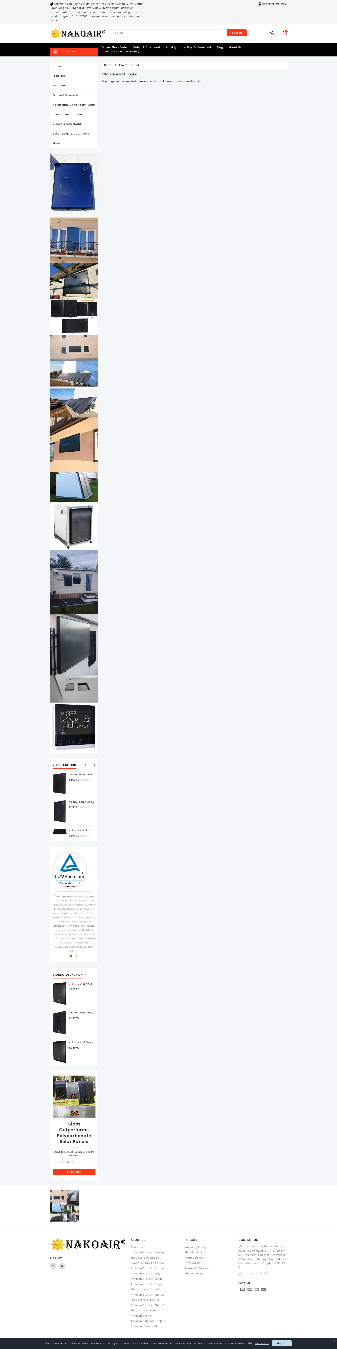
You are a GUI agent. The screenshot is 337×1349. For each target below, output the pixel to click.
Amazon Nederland (144, 1326)
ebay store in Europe (145, 1257)
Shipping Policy (195, 1252)
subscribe (74, 1172)
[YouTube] (62, 1266)
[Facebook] (53, 1266)
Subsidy (170, 47)
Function (59, 85)
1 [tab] (71, 956)
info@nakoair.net (256, 1273)
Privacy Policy (194, 1273)
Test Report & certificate (71, 133)
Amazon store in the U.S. (148, 1305)
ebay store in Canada (146, 1289)
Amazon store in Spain (146, 1279)
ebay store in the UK (145, 1300)
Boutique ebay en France (148, 1263)
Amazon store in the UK (147, 1294)
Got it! (282, 1343)
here (169, 81)
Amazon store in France (147, 1268)
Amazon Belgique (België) (149, 1321)
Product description (67, 95)
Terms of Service (197, 1268)
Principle (59, 76)
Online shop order (115, 47)
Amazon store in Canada (148, 1284)
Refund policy (194, 1257)
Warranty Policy (195, 1247)
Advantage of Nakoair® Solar (74, 105)
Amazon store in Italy (145, 1273)
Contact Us (192, 1263)
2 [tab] (76, 956)
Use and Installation (67, 114)
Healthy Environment (196, 47)
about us (235, 47)
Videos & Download (67, 124)
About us (137, 1247)
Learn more (262, 1343)
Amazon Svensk (141, 1316)
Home (57, 66)
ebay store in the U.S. (146, 1310)
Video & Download (146, 47)
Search (237, 32)
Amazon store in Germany (120, 51)
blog (220, 47)
